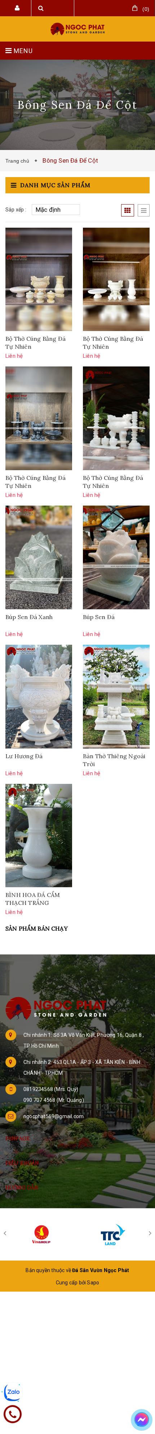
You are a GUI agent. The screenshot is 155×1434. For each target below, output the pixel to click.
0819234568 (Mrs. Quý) (50, 1089)
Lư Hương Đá (24, 756)
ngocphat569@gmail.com (53, 1116)
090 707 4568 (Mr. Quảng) (53, 1100)
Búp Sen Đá (99, 617)
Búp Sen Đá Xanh (29, 617)
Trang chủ (18, 161)
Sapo (93, 1282)
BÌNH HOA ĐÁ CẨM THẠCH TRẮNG (32, 898)
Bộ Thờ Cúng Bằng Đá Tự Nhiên (35, 342)
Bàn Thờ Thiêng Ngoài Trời (114, 760)
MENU (22, 51)
